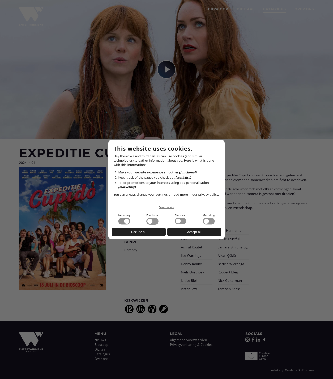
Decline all (138, 232)
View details (166, 207)
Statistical (180, 215)
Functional (152, 215)
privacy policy (208, 194)
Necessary (124, 215)
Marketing (209, 215)
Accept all (194, 232)
